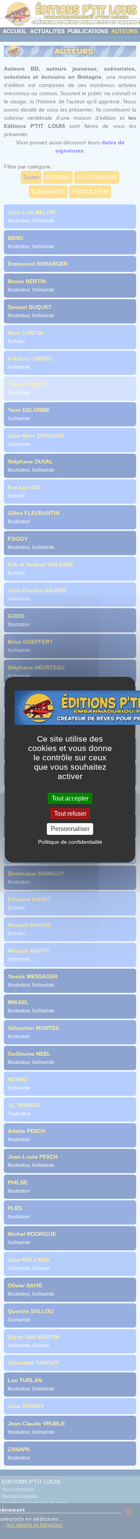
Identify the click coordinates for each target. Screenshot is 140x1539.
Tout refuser (70, 813)
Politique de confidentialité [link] (70, 842)
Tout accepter (70, 798)
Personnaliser (70, 828)
